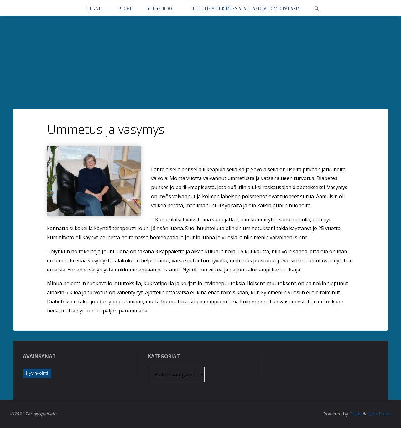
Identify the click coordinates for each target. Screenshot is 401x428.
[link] (317, 8)
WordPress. (379, 414)
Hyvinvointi (37, 373)
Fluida (355, 414)
